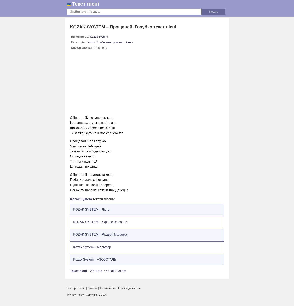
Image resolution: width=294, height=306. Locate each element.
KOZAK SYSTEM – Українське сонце (100, 222)
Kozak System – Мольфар (92, 247)
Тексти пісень (108, 288)
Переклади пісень (129, 288)
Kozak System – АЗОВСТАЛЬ (94, 259)
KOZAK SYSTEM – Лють (91, 209)
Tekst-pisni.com (76, 288)
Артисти (96, 271)
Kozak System (99, 36)
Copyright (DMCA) (96, 294)
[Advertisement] (147, 84)
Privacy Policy (75, 294)
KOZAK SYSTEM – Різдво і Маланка (100, 234)
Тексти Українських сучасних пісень (109, 42)
